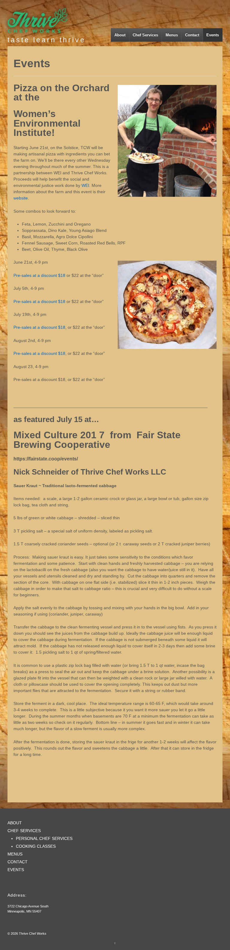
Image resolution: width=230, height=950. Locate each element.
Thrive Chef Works (32, 933)
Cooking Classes (36, 846)
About (119, 35)
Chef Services (145, 35)
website (20, 198)
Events (212, 35)
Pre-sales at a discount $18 (39, 275)
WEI (85, 185)
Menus (172, 35)
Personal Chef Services (44, 838)
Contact (192, 35)
